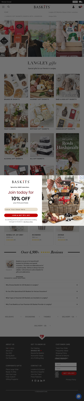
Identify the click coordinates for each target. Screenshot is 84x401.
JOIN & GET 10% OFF (21, 215)
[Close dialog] (81, 177)
